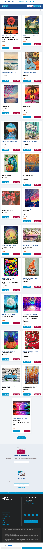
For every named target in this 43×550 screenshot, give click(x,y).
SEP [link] (38, 10)
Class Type (5, 6)
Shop (3, 520)
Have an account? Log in (21, 487)
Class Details (6, 47)
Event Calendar (6, 512)
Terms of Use (7, 533)
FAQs (3, 518)
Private (37, 6)
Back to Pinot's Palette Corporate (10, 492)
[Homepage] (12, 498)
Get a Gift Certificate (21, 461)
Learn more (10, 545)
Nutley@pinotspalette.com (31, 503)
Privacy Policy (12, 533)
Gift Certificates (6, 516)
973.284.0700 (28, 505)
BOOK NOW (16, 48)
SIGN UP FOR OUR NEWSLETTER (31, 521)
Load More (21, 437)
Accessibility (18, 533)
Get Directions (28, 501)
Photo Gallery (6, 524)
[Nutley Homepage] (8, 1)
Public (30, 6)
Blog (3, 522)
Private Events (5, 514)
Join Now (21, 484)
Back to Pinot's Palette (23, 1)
